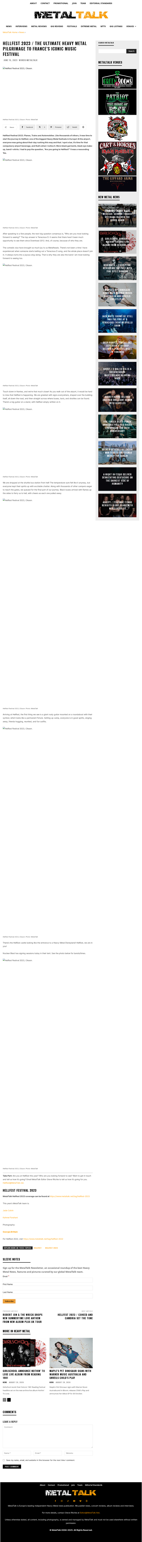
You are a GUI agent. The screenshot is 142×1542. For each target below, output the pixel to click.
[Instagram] (61, 1501)
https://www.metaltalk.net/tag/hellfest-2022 (43, 1239)
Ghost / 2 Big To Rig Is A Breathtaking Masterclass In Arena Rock (117, 373)
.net (22, 1183)
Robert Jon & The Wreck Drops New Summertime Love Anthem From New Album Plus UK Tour (22, 1318)
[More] (83, 127)
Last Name (8, 1292)
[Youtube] (74, 1501)
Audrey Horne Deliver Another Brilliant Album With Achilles (117, 400)
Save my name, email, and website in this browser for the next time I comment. (40, 1460)
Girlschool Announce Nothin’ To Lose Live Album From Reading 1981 (24, 1374)
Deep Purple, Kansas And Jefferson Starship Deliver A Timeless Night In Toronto (117, 347)
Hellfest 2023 (51, 1248)
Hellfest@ (7, 1183)
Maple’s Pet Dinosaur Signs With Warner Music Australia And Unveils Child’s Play (70, 1374)
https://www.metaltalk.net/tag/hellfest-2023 (70, 1196)
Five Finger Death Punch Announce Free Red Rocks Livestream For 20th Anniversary (117, 426)
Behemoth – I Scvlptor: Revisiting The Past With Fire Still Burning (117, 268)
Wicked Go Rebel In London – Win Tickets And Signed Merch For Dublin (117, 452)
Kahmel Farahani (10, 1217)
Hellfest (38, 1248)
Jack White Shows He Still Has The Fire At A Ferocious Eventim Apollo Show (117, 321)
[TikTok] (67, 1501)
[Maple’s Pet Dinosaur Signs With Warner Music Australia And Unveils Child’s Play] (71, 1353)
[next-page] (9, 1400)
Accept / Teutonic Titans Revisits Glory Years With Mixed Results (117, 505)
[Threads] (86, 1501)
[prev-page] (4, 1400)
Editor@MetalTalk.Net (90, 1512)
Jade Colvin (8, 1210)
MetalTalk (32, 60)
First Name (8, 1284)
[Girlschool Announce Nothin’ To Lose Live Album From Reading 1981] (24, 1353)
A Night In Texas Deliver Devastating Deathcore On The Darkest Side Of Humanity (117, 479)
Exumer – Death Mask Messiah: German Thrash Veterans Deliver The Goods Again (117, 215)
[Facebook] (55, 1501)
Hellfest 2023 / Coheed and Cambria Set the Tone (75, 1316)
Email (6, 1276)
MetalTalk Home (10, 32)
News (21, 32)
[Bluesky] (80, 1501)
